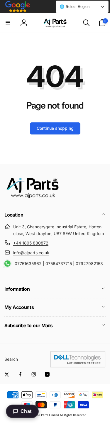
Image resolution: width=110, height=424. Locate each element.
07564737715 (58, 263)
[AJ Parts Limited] (32, 199)
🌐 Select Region (74, 6)
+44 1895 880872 (30, 242)
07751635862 (28, 263)
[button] (7, 22)
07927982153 (89, 263)
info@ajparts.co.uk (31, 252)
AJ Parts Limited (47, 415)
